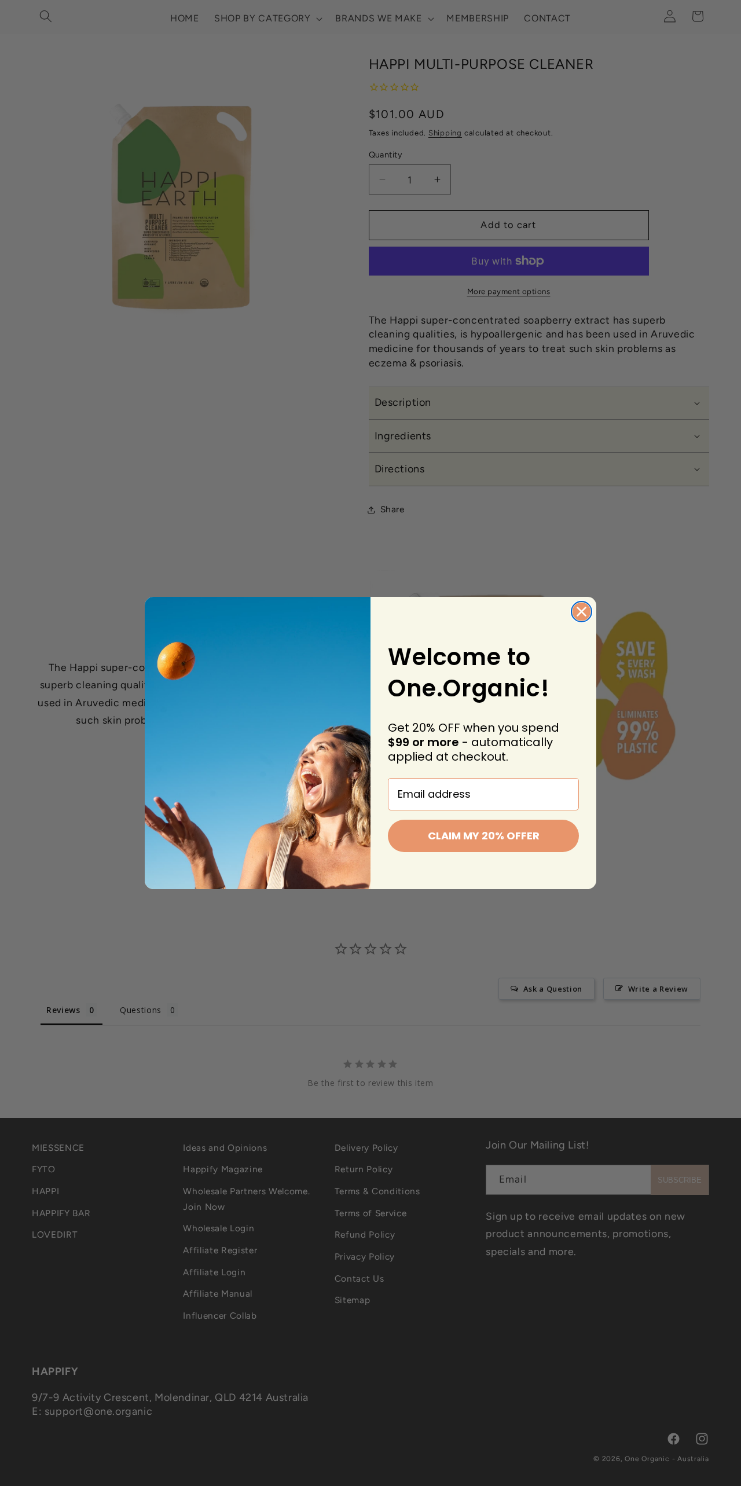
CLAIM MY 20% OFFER (484, 835)
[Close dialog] (581, 611)
